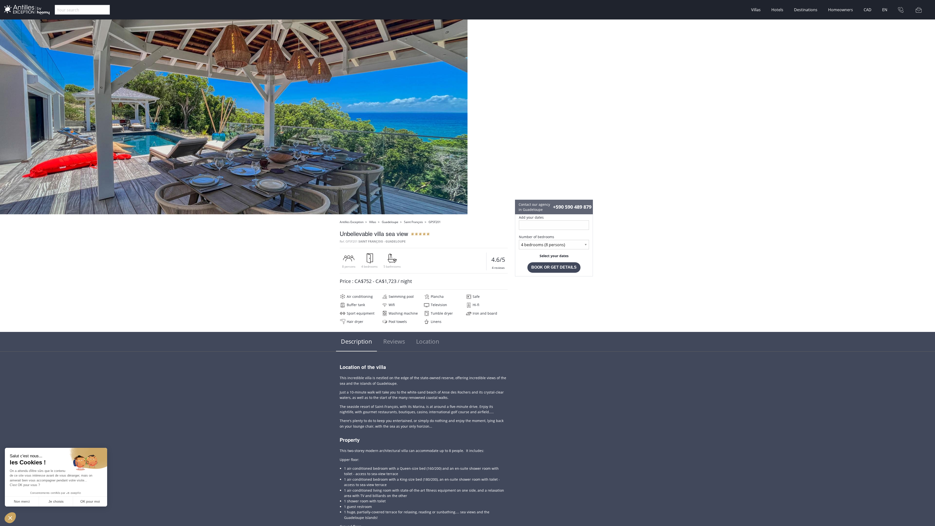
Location (427, 341)
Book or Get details (554, 267)
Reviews (394, 341)
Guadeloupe (390, 222)
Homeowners (840, 9)
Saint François (413, 222)
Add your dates (531, 217)
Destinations (805, 9)
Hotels (777, 9)
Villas (756, 9)
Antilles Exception (352, 222)
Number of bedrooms (536, 237)
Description (356, 341)
